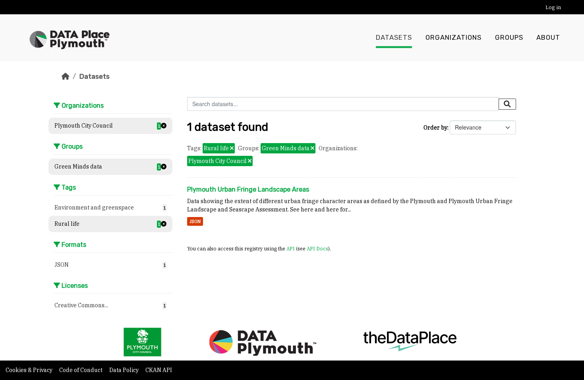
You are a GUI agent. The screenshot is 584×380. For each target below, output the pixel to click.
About (548, 37)
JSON (195, 221)
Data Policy (124, 370)
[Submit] (507, 104)
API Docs (317, 248)
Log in (553, 7)
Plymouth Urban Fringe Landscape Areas (248, 189)
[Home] (66, 76)
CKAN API (158, 370)
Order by (435, 127)
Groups (509, 37)
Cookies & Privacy (30, 370)
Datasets (394, 37)
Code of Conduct (81, 370)
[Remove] (232, 148)
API (290, 248)
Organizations (453, 37)
